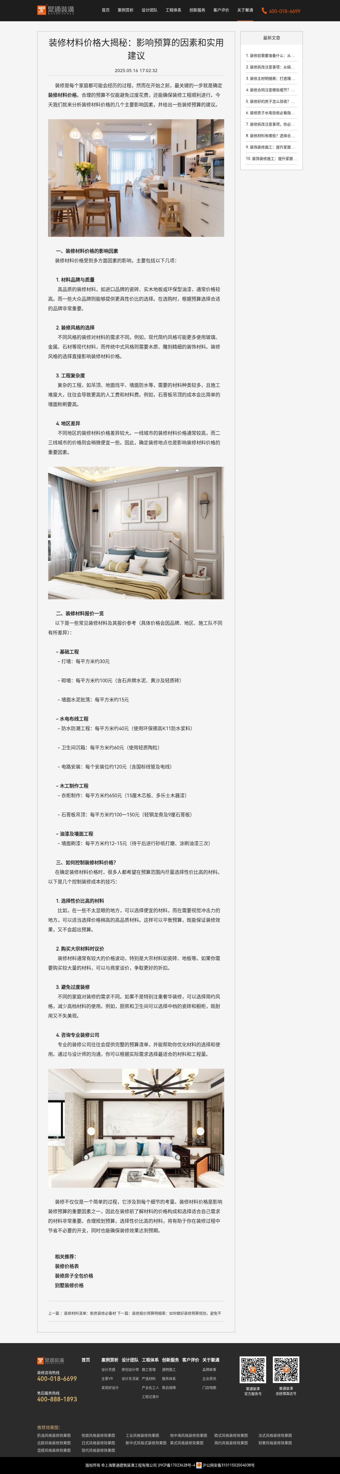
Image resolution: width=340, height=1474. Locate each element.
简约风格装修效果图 (231, 1443)
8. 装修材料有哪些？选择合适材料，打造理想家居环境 (271, 136)
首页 (106, 10)
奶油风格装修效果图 (54, 1435)
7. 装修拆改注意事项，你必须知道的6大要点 (271, 124)
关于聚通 (245, 10)
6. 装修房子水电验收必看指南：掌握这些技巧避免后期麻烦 (271, 113)
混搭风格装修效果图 (54, 1450)
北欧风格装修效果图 (54, 1443)
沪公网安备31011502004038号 (229, 1465)
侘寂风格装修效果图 (98, 1435)
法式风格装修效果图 (275, 1435)
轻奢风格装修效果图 (275, 1443)
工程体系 (173, 10)
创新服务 (197, 10)
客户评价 (221, 10)
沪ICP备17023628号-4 (176, 1465)
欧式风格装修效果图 (231, 1435)
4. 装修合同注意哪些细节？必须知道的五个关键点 (271, 90)
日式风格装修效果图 (98, 1443)
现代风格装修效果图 (98, 1450)
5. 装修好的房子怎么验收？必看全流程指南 (271, 101)
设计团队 (150, 10)
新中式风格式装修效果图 (146, 1443)
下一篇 (169, 1314)
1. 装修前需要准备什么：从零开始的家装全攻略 (271, 55)
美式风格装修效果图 (186, 1443)
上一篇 (82, 1314)
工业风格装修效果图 (142, 1435)
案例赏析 (126, 10)
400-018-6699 (280, 11)
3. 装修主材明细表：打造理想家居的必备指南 (271, 78)
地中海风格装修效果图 (188, 1435)
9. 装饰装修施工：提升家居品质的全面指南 (271, 147)
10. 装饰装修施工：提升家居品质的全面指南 (271, 158)
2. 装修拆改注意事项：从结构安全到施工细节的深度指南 (271, 67)
